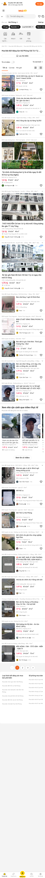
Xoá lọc (41, 22)
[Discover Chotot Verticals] (3, 10)
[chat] (43, 16)
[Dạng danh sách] (35, 68)
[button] (2, 4)
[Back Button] (2, 16)
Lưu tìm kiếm (23, 56)
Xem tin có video (23, 457)
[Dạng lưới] (40, 68)
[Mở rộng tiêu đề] (42, 191)
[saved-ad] (39, 16)
